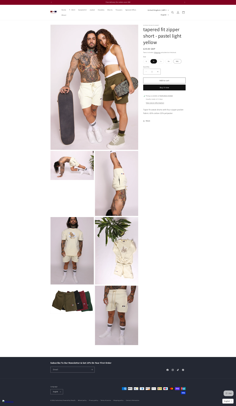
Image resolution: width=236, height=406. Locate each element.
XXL (177, 61)
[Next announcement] (184, 2)
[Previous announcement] (51, 2)
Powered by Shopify (69, 400)
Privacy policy (93, 400)
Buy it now (164, 87)
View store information (155, 103)
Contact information (132, 400)
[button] (172, 12)
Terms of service (106, 400)
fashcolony (59, 400)
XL (170, 62)
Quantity (146, 67)
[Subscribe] (92, 370)
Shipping (157, 52)
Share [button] (148, 121)
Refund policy (82, 400)
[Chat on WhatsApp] (8, 402)
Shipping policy (118, 400)
